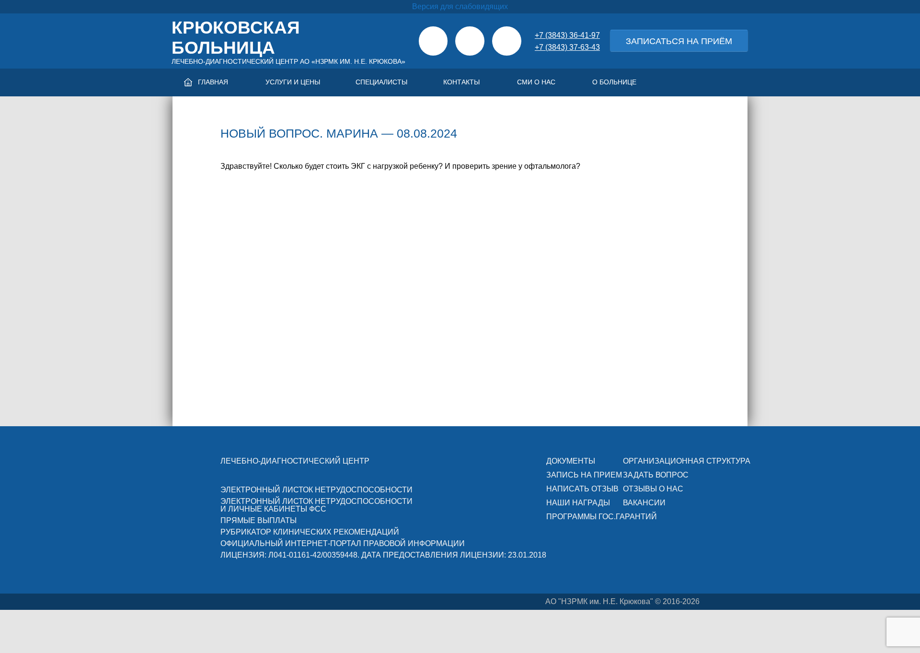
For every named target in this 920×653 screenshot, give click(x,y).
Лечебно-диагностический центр (294, 461)
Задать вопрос (656, 475)
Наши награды (578, 503)
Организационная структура (686, 461)
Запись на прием (584, 475)
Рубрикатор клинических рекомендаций (309, 532)
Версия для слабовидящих (460, 6)
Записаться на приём (679, 41)
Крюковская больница (236, 38)
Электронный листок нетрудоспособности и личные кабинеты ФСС (316, 505)
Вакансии (644, 503)
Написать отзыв (582, 489)
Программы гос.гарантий (601, 517)
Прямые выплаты (258, 520)
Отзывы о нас (653, 489)
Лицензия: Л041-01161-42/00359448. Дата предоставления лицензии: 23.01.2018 (383, 555)
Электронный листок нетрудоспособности (316, 490)
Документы (570, 461)
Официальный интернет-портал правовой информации (342, 543)
